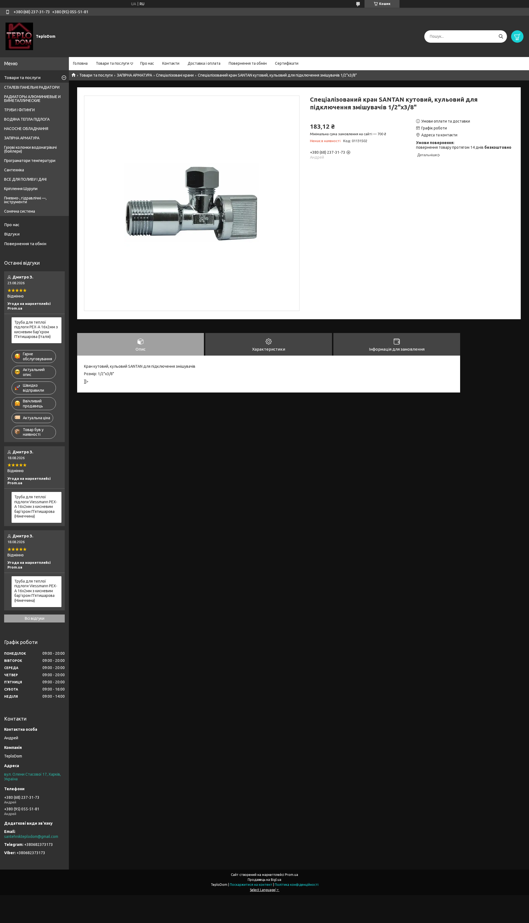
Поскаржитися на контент (251, 884)
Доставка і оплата (204, 63)
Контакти (170, 63)
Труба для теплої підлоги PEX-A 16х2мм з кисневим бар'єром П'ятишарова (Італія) (36, 329)
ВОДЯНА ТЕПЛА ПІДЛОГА (27, 119)
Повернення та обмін (248, 63)
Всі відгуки (34, 618)
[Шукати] (501, 36)
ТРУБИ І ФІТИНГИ (19, 110)
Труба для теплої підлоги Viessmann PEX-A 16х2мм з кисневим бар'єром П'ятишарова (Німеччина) (35, 506)
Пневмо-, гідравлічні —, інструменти (25, 200)
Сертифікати (286, 63)
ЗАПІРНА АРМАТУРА (134, 75)
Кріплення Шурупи (20, 188)
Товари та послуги (112, 63)
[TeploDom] (19, 36)
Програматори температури (29, 160)
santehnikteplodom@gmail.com (31, 836)
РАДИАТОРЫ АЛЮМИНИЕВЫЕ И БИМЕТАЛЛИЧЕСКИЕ (32, 98)
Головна (80, 63)
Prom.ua (291, 874)
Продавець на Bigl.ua (264, 879)
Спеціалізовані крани (175, 75)
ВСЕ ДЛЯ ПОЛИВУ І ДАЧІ (25, 179)
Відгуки (12, 234)
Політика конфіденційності (297, 884)
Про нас (147, 63)
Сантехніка (14, 170)
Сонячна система (19, 211)
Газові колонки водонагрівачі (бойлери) (30, 149)
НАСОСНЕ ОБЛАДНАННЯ (26, 128)
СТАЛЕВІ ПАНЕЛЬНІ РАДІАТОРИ (32, 87)
